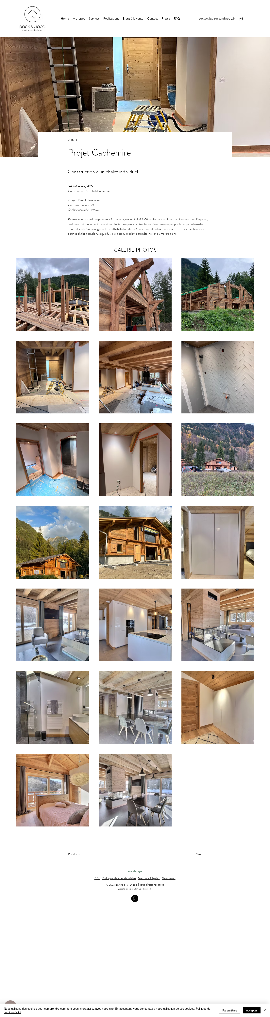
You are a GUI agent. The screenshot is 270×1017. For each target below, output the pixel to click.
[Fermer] (265, 1010)
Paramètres (229, 1010)
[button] (169, 878)
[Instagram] (241, 19)
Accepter (251, 1010)
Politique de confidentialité (119, 878)
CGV (97, 878)
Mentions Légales (149, 878)
